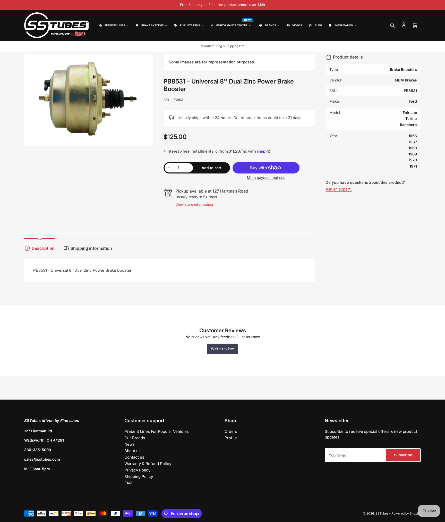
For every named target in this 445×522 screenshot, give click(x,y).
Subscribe (403, 455)
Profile (231, 437)
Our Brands (134, 437)
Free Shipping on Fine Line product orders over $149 (222, 5)
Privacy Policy (137, 470)
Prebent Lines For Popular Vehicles (156, 431)
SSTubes (381, 513)
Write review (222, 348)
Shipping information (91, 248)
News (129, 444)
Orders (231, 431)
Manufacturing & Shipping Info (222, 46)
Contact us (134, 457)
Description (43, 248)
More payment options (266, 177)
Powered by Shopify (406, 513)
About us (132, 450)
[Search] (392, 25)
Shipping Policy (138, 476)
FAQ (128, 482)
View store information (194, 204)
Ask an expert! (339, 189)
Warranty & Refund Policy (147, 463)
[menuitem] (113, 25)
